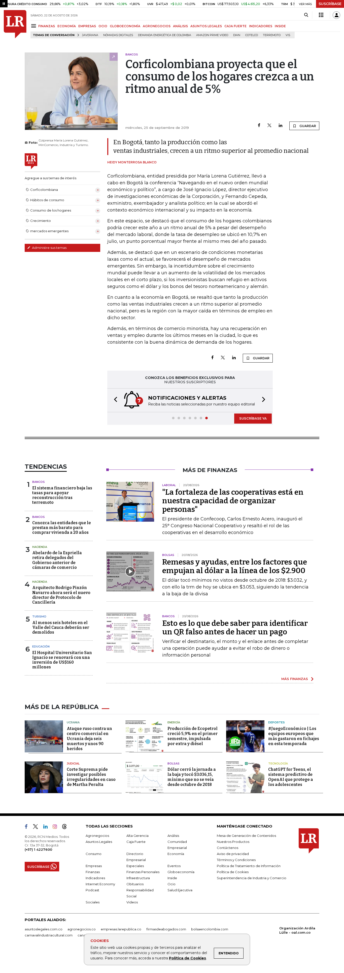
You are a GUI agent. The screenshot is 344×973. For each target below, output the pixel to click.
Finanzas (93, 872)
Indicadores (95, 878)
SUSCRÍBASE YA (253, 418)
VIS (288, 35)
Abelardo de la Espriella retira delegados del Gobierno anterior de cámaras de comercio (57, 560)
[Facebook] (259, 125)
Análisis (173, 836)
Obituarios (135, 884)
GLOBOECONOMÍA (125, 26)
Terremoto (272, 35)
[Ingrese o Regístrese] (336, 15)
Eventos (174, 866)
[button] (114, 400)
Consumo (93, 854)
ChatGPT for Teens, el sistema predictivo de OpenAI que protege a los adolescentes (290, 777)
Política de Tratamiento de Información (249, 866)
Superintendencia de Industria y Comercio (251, 878)
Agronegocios (97, 836)
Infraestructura (138, 878)
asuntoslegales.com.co (43, 929)
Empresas (94, 866)
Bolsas (173, 763)
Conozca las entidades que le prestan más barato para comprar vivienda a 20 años (61, 527)
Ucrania (73, 722)
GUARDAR (307, 126)
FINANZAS (46, 26)
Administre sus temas (48, 248)
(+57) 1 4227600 (38, 849)
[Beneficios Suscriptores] (321, 15)
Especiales (135, 866)
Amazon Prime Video (212, 35)
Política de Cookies (187, 958)
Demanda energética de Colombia (164, 35)
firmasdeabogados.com (166, 929)
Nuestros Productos (233, 842)
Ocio (171, 884)
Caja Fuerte (136, 842)
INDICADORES (260, 26)
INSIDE (280, 26)
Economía (175, 854)
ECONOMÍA (66, 26)
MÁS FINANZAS (294, 679)
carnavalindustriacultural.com (49, 935)
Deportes (276, 722)
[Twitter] (269, 125)
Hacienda (39, 547)
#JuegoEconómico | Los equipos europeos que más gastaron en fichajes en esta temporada (293, 736)
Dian (236, 35)
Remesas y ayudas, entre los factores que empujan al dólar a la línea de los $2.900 (234, 566)
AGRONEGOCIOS (156, 26)
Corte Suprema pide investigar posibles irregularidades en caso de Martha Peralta (91, 777)
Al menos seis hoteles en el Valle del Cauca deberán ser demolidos (60, 627)
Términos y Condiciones (236, 860)
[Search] (306, 15)
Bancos (38, 482)
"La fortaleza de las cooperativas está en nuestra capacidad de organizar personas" (232, 501)
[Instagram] (57, 827)
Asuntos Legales (99, 842)
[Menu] (34, 25)
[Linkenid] (47, 827)
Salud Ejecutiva (179, 890)
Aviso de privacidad (233, 854)
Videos (132, 902)
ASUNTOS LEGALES (206, 26)
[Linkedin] (280, 125)
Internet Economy (100, 884)
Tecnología (278, 763)
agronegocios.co (81, 929)
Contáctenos (227, 848)
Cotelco (251, 35)
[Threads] (66, 827)
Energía (173, 722)
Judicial (73, 763)
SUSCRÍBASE (330, 4)
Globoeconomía (180, 872)
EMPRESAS (87, 26)
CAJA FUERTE (235, 26)
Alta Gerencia (137, 836)
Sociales (92, 902)
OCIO (102, 26)
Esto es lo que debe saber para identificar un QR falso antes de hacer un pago (235, 627)
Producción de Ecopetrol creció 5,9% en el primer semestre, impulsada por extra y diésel (192, 736)
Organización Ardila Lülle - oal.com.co (297, 930)
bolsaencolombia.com (209, 929)
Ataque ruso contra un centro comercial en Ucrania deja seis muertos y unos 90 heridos (89, 738)
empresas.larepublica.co (121, 929)
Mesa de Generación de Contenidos (246, 836)
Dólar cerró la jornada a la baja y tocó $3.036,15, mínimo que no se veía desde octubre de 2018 (191, 777)
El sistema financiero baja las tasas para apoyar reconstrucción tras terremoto (62, 495)
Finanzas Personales (142, 872)
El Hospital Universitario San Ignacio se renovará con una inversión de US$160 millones (62, 660)
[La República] (15, 24)
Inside (172, 878)
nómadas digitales (118, 35)
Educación (41, 646)
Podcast (92, 890)
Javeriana (90, 35)
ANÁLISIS (180, 26)
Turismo (39, 616)
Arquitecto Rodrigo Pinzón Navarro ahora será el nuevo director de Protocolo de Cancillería (61, 595)
